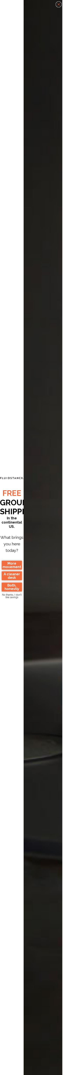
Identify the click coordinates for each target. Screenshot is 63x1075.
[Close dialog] (58, 4)
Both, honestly (12, 587)
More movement (12, 565)
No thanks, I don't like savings (12, 596)
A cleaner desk (12, 576)
